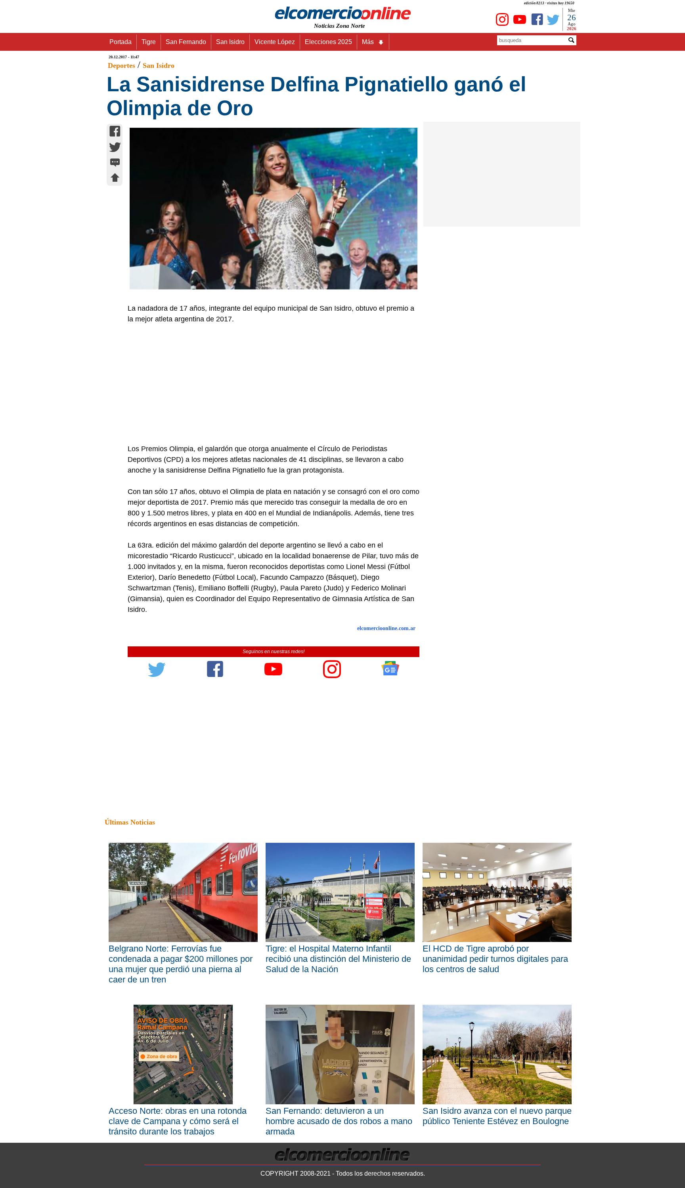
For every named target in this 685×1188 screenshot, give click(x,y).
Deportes (121, 65)
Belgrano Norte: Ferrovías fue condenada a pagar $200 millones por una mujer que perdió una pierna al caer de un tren (181, 964)
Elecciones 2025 (328, 41)
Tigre (149, 41)
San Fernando (186, 41)
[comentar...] (115, 163)
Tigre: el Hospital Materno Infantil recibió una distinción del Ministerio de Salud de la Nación (338, 959)
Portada (120, 41)
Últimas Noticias (130, 822)
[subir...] (115, 178)
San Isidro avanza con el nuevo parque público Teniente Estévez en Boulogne (497, 1116)
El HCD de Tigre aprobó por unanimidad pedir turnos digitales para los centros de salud (495, 959)
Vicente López (274, 41)
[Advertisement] (269, 384)
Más (368, 41)
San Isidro (230, 41)
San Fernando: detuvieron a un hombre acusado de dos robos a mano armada (339, 1121)
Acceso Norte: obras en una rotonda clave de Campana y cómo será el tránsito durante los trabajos (178, 1121)
